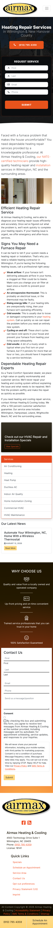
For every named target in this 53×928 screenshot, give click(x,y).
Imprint (16, 894)
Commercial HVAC (14, 508)
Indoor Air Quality (13, 494)
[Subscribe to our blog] (29, 823)
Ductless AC (10, 487)
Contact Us (19, 878)
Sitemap (45, 913)
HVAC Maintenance (14, 515)
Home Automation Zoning (18, 501)
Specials (17, 862)
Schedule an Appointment (26, 867)
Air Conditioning (12, 466)
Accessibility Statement (27, 910)
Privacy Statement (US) (25, 889)
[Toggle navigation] (47, 8)
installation (43, 165)
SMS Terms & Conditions (25, 913)
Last (6, 674)
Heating (8, 473)
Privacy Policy (20, 766)
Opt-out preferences (24, 883)
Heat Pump (10, 480)
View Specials (12, 446)
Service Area (19, 872)
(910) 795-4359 (28, 45)
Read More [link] (10, 548)
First (6, 663)
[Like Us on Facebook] (24, 823)
